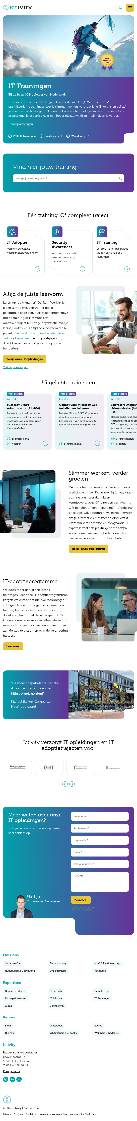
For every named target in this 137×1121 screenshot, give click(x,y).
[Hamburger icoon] (130, 8)
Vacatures (100, 970)
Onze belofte (12, 963)
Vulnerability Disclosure (83, 1114)
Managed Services (15, 998)
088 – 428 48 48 (17, 1065)
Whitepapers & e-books (63, 1033)
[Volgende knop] (72, 784)
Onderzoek (56, 1025)
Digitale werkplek (15, 991)
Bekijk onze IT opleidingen (24, 359)
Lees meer (13, 646)
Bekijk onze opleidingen (88, 548)
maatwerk (24, 338)
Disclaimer (31, 1114)
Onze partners (58, 970)
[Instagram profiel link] (5, 1079)
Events (98, 1025)
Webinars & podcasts (106, 1033)
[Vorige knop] (65, 784)
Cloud (8, 1005)
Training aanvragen (20, 124)
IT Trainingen (102, 998)
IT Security (56, 991)
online (7, 338)
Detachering (101, 991)
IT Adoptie (56, 998)
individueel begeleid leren (47, 333)
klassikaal (20, 333)
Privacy (7, 1114)
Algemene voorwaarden (53, 1114)
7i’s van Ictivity (58, 963)
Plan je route (11, 1071)
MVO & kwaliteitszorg (107, 963)
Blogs (8, 1025)
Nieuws (9, 1033)
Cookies (18, 1114)
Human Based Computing (20, 970)
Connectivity (57, 1005)
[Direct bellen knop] (120, 8)
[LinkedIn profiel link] (12, 1079)
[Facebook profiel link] (19, 1079)
